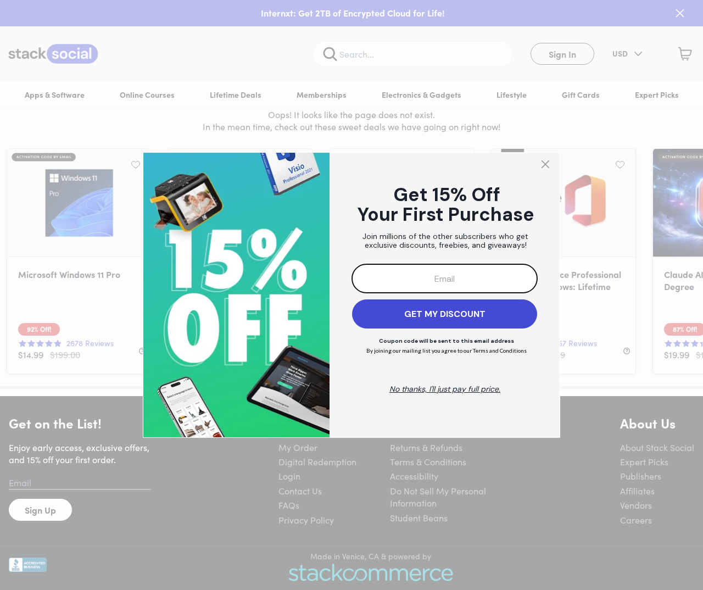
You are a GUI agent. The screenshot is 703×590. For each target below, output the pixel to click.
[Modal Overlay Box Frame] (351, 295)
